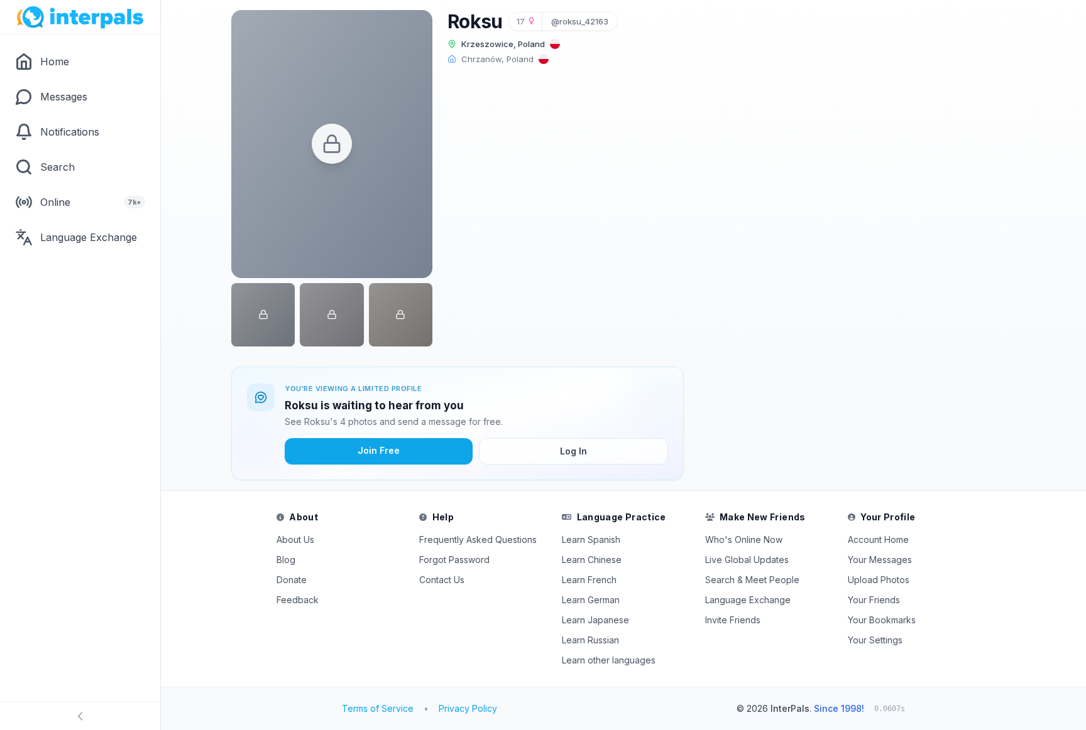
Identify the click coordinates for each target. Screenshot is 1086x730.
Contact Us (441, 579)
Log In (573, 451)
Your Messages (880, 559)
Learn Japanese (595, 620)
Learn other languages (608, 660)
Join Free (379, 450)
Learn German (591, 599)
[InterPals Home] (80, 17)
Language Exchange (748, 599)
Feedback (298, 599)
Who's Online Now (743, 539)
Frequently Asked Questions (478, 539)
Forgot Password (454, 559)
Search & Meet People (752, 579)
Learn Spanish (591, 539)
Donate (292, 579)
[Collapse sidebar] (80, 716)
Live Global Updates (747, 559)
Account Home (878, 539)
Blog (286, 559)
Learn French (589, 579)
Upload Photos (878, 579)
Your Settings (875, 640)
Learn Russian (590, 640)
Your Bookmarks (882, 620)
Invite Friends (732, 620)
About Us (295, 539)
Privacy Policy (468, 708)
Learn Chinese (592, 559)
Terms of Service (378, 708)
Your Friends (874, 599)
